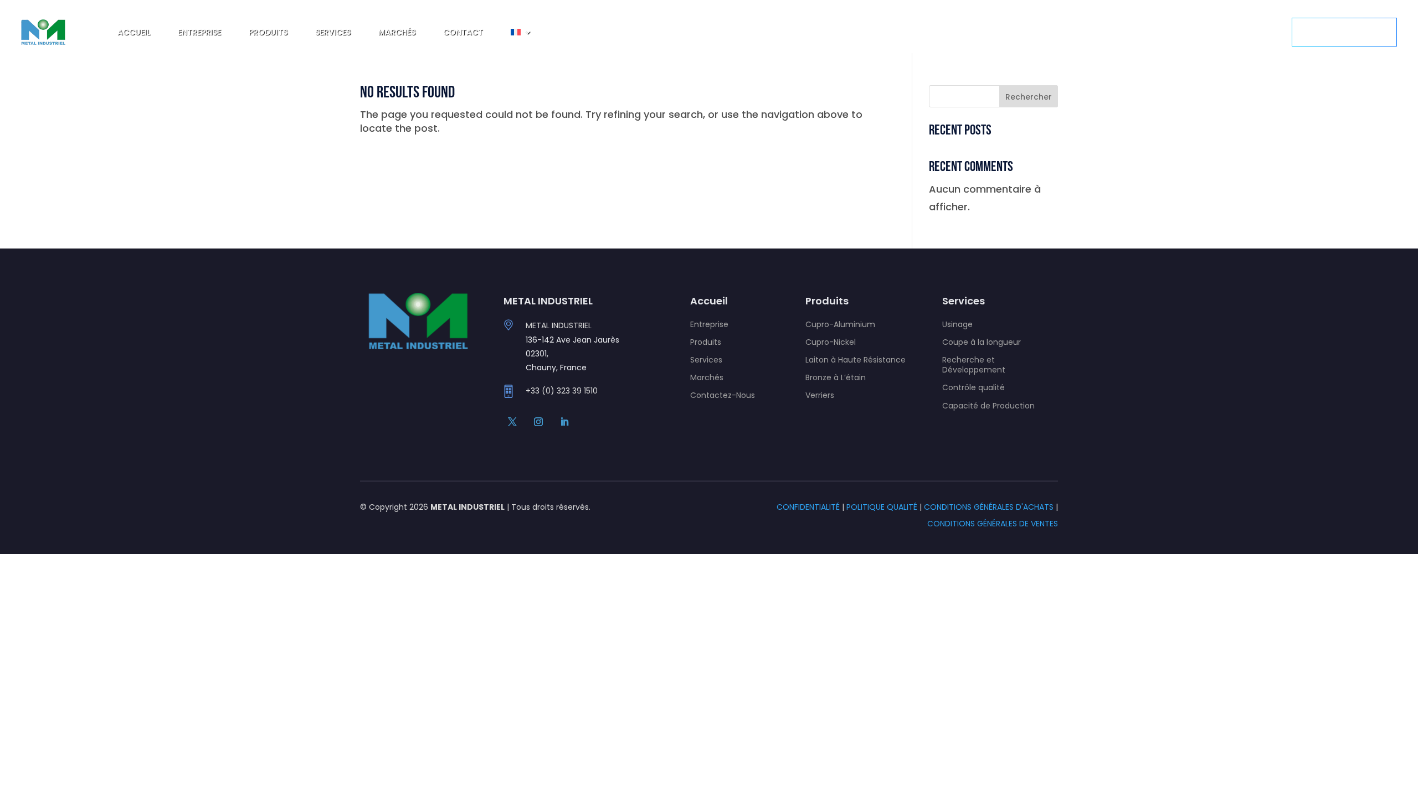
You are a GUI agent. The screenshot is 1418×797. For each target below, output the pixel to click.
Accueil (133, 32)
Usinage (957, 324)
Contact (463, 32)
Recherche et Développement (973, 364)
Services (333, 32)
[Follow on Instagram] (538, 422)
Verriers (819, 395)
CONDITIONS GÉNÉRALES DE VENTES (992, 523)
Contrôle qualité (973, 387)
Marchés (396, 32)
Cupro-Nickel (830, 342)
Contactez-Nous (722, 395)
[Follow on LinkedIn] (564, 422)
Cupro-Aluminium (840, 324)
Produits (268, 32)
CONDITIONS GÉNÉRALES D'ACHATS (989, 507)
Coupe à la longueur (981, 342)
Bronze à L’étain (835, 377)
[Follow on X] (512, 422)
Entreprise (199, 32)
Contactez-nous (1344, 32)
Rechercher (1028, 96)
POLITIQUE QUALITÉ (881, 507)
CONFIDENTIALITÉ (808, 507)
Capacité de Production (988, 405)
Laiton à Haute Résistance (855, 359)
